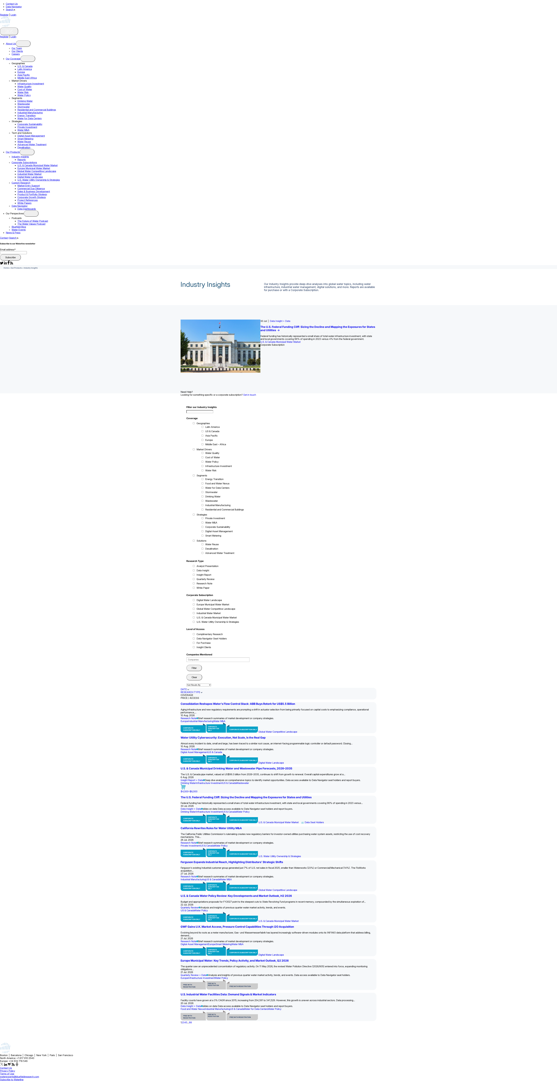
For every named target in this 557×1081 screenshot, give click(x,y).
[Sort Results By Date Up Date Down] (198, 684)
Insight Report (204, 574)
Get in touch (249, 394)
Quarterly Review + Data (193, 975)
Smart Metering (25, 138)
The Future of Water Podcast (32, 221)
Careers (16, 54)
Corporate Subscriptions (24, 162)
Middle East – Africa (215, 444)
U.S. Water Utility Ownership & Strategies (38, 179)
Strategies (202, 514)
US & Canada (212, 431)
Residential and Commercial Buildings (36, 109)
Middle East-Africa (27, 77)
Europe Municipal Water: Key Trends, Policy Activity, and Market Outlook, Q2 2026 (235, 960)
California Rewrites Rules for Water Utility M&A (211, 828)
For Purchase (204, 642)
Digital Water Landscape (30, 177)
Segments (202, 475)
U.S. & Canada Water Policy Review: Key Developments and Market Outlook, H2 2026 (236, 896)
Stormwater (23, 106)
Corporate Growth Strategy (31, 197)
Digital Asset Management (31, 135)
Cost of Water (24, 89)
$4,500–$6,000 (189, 791)
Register (4, 14)
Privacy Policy (7, 1070)
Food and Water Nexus (217, 483)
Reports (21, 159)
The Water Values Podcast (31, 223)
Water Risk (23, 92)
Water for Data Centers (29, 118)
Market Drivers (204, 449)
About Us (11, 43)
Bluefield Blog (19, 226)
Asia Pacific (23, 74)
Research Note (204, 583)
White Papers (24, 203)
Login (13, 14)
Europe (21, 72)
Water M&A (23, 130)
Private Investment (27, 127)
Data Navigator (14, 6)
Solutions (201, 540)
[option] (278, 346)
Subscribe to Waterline (11, 1079)
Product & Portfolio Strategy (32, 194)
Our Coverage (13, 58)
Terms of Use (7, 1073)
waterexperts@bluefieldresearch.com (19, 1076)
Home (6, 268)
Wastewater (23, 103)
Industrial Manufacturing (30, 112)
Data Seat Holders (314, 822)
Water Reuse (24, 141)
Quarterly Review (206, 579)
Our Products (13, 152)
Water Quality (24, 86)
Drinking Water (25, 101)
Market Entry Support (28, 185)
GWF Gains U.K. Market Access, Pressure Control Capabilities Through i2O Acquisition (237, 926)
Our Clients (17, 51)
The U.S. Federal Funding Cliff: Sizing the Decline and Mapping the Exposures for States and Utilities (246, 797)
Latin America (24, 69)
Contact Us (12, 3)
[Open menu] (23, 43)
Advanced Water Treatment (31, 144)
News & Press (13, 232)
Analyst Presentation (207, 566)
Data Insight (203, 570)
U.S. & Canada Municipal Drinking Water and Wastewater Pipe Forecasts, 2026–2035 (236, 768)
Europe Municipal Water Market (33, 168)
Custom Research (21, 182)
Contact (4, 237)
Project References (27, 200)
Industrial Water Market (29, 174)
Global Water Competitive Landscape (36, 171)
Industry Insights (20, 156)
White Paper (203, 587)
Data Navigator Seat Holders (212, 638)
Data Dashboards (26, 208)
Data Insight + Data (280, 321)
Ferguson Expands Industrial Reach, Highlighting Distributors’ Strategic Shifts (232, 862)
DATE (184, 689)
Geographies (203, 423)
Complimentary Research (210, 634)
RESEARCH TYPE (190, 692)
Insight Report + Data (192, 780)
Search (10, 9)
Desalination (23, 147)
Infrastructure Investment (30, 83)
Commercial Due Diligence (31, 188)
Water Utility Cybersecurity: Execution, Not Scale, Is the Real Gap (223, 737)
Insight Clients (204, 647)
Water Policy (24, 95)
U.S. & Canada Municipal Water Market (37, 165)
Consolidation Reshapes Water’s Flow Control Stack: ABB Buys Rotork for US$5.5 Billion (238, 703)
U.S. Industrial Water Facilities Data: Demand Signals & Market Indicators (228, 994)
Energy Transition (26, 115)
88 (190, 1022)
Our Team (17, 48)
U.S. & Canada (24, 66)
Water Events (19, 229)
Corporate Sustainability (29, 124)
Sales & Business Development (33, 191)
